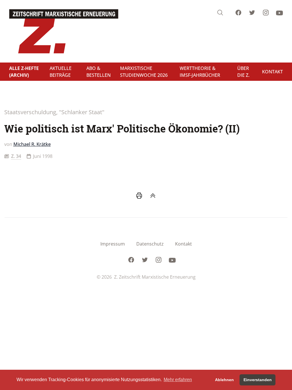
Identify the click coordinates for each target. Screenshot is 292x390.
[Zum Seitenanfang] (152, 195)
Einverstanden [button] (258, 379)
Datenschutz (150, 244)
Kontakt (183, 244)
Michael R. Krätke (32, 144)
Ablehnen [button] (224, 379)
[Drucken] (139, 195)
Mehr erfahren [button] (178, 379)
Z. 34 (16, 156)
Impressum (112, 244)
